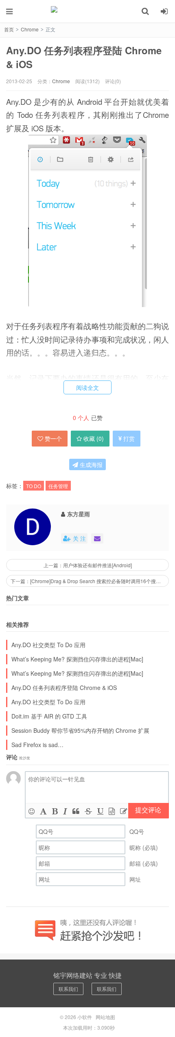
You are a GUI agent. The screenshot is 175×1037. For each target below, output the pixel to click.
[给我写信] (97, 538)
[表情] (31, 810)
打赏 (129, 438)
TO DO (33, 485)
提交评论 (148, 809)
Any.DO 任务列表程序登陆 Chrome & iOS (84, 57)
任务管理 (58, 485)
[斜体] (65, 810)
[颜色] (43, 810)
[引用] (76, 810)
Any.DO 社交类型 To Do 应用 (48, 645)
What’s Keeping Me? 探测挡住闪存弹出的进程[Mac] (77, 659)
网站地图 (105, 1016)
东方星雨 (78, 514)
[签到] (123, 810)
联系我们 (68, 988)
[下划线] (100, 810)
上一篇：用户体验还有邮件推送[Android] (88, 565)
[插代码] (112, 810)
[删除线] (88, 810)
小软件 (87, 11)
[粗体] (55, 810)
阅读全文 (87, 387)
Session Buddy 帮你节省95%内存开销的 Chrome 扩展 (80, 730)
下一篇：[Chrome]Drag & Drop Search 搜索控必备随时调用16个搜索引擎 (90, 580)
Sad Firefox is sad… (37, 745)
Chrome (30, 29)
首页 (9, 29)
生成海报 (90, 464)
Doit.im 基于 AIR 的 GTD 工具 (49, 716)
